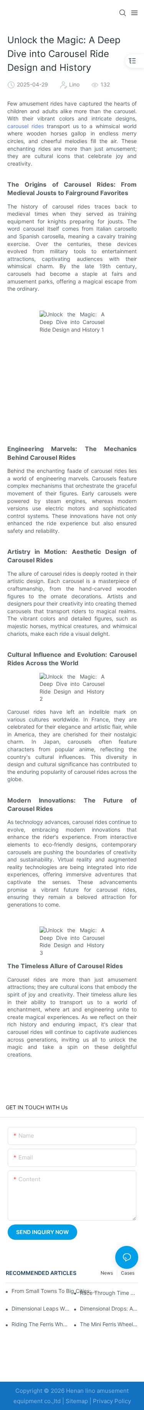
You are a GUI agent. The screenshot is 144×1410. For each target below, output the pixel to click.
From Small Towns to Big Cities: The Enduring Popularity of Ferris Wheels (56, 1291)
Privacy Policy (112, 1401)
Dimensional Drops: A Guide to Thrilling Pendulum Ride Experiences (109, 1308)
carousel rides (25, 126)
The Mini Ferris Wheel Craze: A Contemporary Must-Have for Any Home (109, 1324)
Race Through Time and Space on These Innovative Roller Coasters (109, 1293)
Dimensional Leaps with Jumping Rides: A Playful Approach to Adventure (41, 1308)
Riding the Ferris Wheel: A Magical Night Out (41, 1324)
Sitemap (77, 1401)
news (107, 1273)
